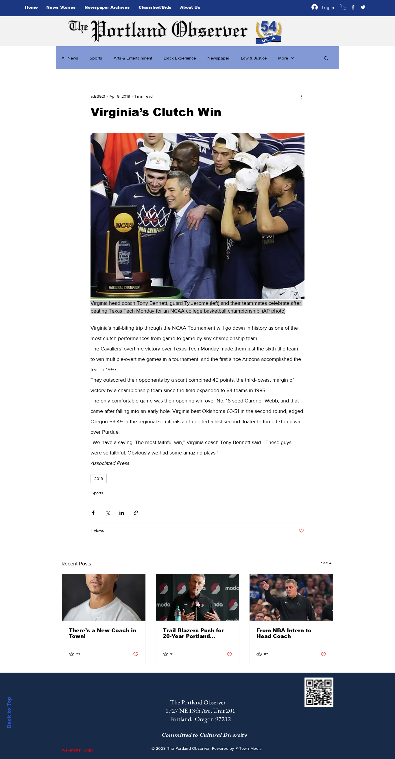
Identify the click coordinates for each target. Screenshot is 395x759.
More (283, 57)
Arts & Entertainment (133, 57)
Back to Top (9, 712)
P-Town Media (248, 748)
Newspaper (218, 57)
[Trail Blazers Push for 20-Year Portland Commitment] (197, 597)
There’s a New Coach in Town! (102, 633)
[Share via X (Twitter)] (107, 512)
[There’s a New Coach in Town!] (103, 597)
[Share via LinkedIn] (121, 512)
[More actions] (301, 96)
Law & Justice (254, 57)
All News (70, 57)
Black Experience (180, 57)
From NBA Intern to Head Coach (283, 633)
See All (327, 563)
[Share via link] (136, 512)
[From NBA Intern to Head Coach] (291, 597)
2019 (98, 478)
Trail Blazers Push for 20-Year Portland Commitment (193, 633)
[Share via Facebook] (93, 512)
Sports (96, 57)
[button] (343, 7)
